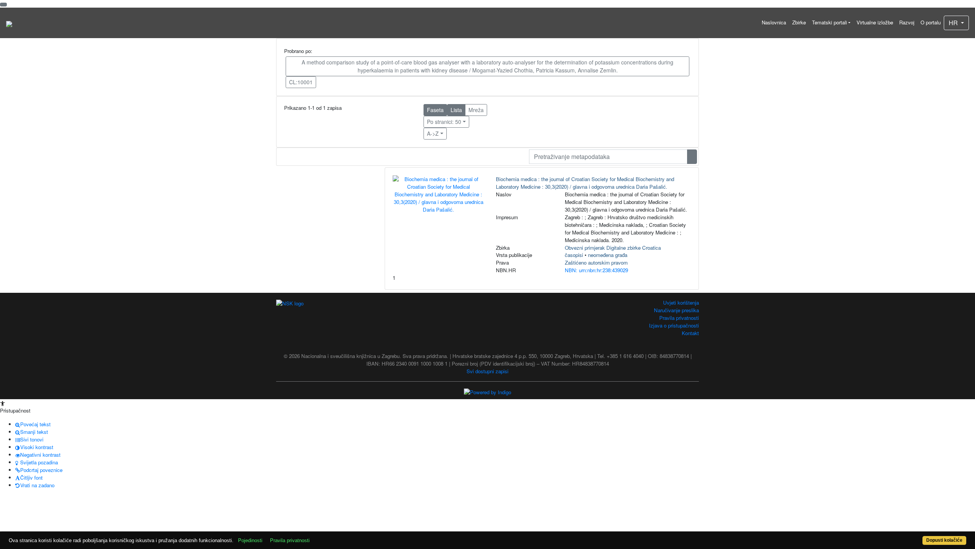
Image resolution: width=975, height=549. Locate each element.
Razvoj (906, 22)
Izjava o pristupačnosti (674, 325)
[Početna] (9, 22)
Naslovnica (774, 22)
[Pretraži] (692, 156)
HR (954, 22)
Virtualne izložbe (875, 22)
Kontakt (690, 333)
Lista (456, 110)
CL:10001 (301, 82)
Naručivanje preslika (676, 310)
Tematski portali (829, 22)
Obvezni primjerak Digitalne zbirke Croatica (613, 247)
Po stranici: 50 (444, 121)
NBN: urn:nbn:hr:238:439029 (596, 270)
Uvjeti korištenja (681, 302)
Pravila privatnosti (679, 317)
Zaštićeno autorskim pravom (596, 262)
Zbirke (799, 22)
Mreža (476, 110)
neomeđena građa (607, 254)
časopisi (574, 254)
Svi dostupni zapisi (487, 371)
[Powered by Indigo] (487, 391)
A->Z (433, 133)
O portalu (931, 22)
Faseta (435, 110)
